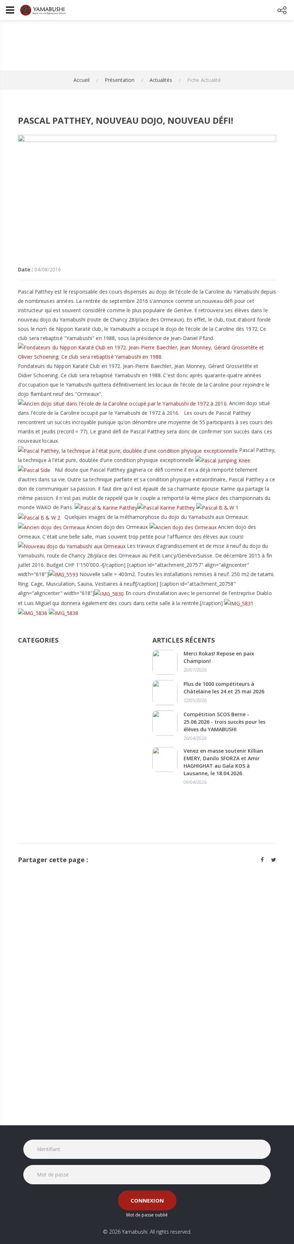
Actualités (161, 80)
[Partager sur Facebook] (262, 859)
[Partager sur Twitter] (273, 859)
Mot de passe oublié (147, 1215)
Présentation (119, 80)
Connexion (147, 1200)
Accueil (82, 80)
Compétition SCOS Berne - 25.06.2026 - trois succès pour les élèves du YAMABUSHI (224, 722)
